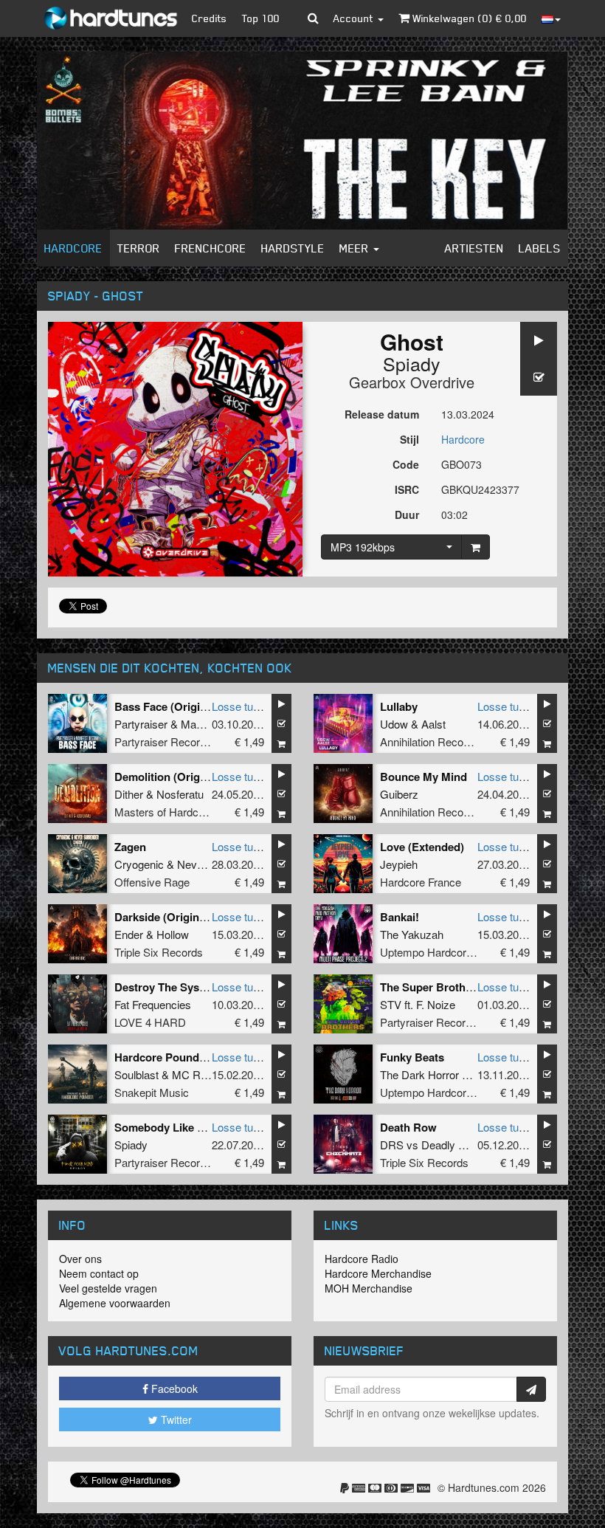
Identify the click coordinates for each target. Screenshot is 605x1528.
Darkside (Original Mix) (173, 917)
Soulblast (136, 1074)
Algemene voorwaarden (114, 1302)
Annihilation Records (429, 741)
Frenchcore (210, 248)
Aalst (433, 724)
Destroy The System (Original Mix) (202, 987)
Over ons (80, 1258)
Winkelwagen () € (468, 18)
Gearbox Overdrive (411, 382)
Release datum (382, 414)
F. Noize (435, 1004)
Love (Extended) (422, 847)
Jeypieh (399, 864)
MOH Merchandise (368, 1288)
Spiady (411, 363)
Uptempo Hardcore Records (448, 952)
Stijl (409, 439)
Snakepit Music (151, 1092)
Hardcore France (420, 881)
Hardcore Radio (361, 1258)
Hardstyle (293, 248)
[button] (313, 18)
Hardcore (73, 248)
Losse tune (238, 706)
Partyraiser (140, 724)
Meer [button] (355, 248)
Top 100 (261, 18)
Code (406, 464)
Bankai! (399, 917)
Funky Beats (412, 1057)
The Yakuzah (411, 934)
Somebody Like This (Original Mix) (203, 1127)
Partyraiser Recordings (170, 741)
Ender (128, 934)
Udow (394, 724)
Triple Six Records (158, 952)
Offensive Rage (152, 881)
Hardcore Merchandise (378, 1273)
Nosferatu (180, 794)
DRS (392, 1144)
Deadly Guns (453, 1144)
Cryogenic (139, 864)
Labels (540, 248)
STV (390, 1004)
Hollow (172, 934)
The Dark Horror (419, 1074)
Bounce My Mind (423, 776)
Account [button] (354, 18)
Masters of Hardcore (164, 811)
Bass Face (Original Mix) (177, 706)
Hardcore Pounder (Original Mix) (198, 1057)
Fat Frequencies (152, 1004)
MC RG (191, 1074)
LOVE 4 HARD (150, 1022)
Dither (128, 794)
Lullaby (399, 706)
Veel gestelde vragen (108, 1288)
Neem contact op (99, 1273)
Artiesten (474, 248)
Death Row (408, 1127)
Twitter (175, 1419)
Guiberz (399, 794)
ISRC (407, 489)
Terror (138, 248)
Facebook (173, 1388)
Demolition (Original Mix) (178, 776)
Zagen (130, 847)
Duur (407, 514)
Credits (209, 18)
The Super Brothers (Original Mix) (467, 987)
